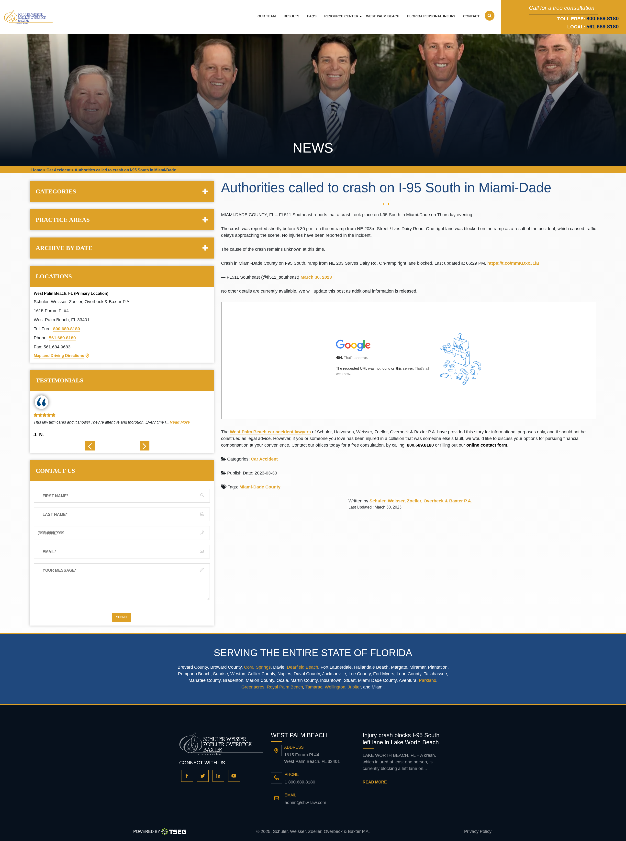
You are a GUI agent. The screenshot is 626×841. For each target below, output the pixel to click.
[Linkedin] (218, 776)
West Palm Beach (382, 16)
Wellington (335, 687)
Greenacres (252, 687)
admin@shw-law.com (305, 802)
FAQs (311, 16)
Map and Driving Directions (59, 356)
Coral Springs (257, 667)
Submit (121, 617)
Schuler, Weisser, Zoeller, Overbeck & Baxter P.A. (420, 500)
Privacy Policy (478, 831)
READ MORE (375, 782)
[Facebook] (187, 776)
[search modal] (489, 16)
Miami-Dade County (259, 487)
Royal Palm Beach (285, 687)
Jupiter (354, 687)
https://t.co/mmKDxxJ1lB (513, 263)
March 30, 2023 (316, 277)
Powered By (146, 831)
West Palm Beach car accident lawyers (270, 431)
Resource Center (341, 16)
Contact (471, 16)
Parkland (427, 680)
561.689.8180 (602, 27)
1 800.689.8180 (300, 782)
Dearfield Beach (302, 667)
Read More (176, 422)
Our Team (266, 16)
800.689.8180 (66, 328)
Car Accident (264, 459)
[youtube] (234, 776)
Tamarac (313, 687)
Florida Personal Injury (431, 16)
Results (291, 16)
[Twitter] (203, 776)
